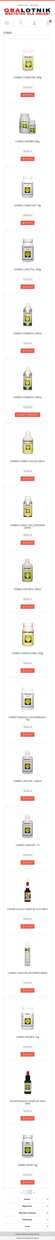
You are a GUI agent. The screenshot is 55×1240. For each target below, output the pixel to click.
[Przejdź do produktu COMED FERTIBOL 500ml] (27, 570)
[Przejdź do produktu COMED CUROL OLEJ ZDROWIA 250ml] (27, 506)
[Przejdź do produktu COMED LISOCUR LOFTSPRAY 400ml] (27, 954)
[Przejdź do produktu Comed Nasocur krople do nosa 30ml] (27, 1082)
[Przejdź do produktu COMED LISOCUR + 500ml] (27, 762)
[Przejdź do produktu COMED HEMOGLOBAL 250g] (27, 634)
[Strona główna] (27, 11)
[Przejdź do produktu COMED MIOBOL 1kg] (27, 1018)
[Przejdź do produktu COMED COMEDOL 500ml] (27, 378)
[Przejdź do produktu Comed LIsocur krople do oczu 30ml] (27, 890)
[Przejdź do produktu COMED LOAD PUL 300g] (27, 250)
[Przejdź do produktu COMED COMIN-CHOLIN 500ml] (27, 442)
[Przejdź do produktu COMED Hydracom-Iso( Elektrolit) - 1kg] (27, 698)
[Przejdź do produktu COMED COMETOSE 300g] (27, 58)
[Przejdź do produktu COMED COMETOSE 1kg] (27, 186)
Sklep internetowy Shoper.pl (27, 1238)
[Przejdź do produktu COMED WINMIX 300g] (27, 122)
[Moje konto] (34, 23)
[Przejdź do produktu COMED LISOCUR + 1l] (27, 826)
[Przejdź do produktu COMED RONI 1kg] (27, 1146)
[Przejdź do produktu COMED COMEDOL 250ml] (27, 314)
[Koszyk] (48, 23)
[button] (7, 23)
